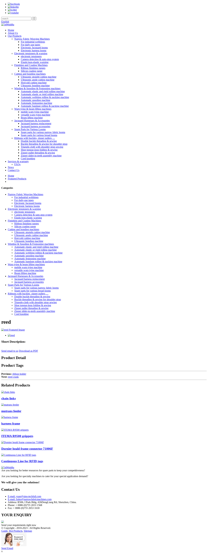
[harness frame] (9, 417)
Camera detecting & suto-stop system (40, 59)
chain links (8, 398)
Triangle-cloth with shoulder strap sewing (42, 146)
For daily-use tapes (30, 44)
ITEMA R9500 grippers (17, 436)
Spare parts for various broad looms (39, 135)
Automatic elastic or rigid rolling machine (42, 94)
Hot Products (15, 531)
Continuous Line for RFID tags (22, 461)
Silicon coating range (31, 71)
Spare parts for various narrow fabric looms (43, 132)
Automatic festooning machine (36, 103)
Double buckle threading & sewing (39, 141)
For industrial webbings (33, 41)
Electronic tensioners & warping (30, 53)
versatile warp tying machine (35, 114)
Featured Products (17, 178)
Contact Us (13, 170)
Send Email (7, 548)
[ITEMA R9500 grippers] (15, 429)
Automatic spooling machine (35, 100)
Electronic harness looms (33, 50)
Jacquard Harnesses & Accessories (32, 120)
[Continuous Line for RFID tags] (18, 455)
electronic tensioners (31, 56)
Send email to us (9, 350)
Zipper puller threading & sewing (38, 152)
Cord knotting (28, 158)
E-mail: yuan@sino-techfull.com (24, 496)
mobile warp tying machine (35, 111)
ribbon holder (19, 374)
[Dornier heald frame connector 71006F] (22, 442)
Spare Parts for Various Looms (30, 129)
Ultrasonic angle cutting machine (37, 79)
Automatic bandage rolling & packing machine (45, 106)
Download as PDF (28, 350)
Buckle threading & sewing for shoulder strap (44, 144)
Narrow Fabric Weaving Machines (32, 38)
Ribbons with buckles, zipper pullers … (34, 138)
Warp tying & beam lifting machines (32, 109)
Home (11, 30)
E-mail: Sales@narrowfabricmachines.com (30, 499)
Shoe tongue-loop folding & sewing (39, 149)
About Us (13, 33)
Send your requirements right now (18, 525)
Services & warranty (18, 161)
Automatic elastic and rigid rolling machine (43, 91)
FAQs (17, 164)
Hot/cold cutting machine (34, 82)
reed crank (13, 376)
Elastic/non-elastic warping (34, 62)
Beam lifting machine (32, 117)
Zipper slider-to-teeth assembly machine (41, 155)
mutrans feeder (11, 411)
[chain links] (8, 392)
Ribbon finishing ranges (33, 68)
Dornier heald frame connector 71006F (27, 448)
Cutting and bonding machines (30, 73)
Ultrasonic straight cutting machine (38, 76)
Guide (4, 531)
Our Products (14, 36)
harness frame (10, 423)
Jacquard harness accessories (35, 126)
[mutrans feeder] (10, 404)
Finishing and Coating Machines (31, 65)
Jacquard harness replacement (36, 123)
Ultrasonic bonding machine (35, 85)
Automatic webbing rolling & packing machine (45, 97)
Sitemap (28, 531)
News (11, 167)
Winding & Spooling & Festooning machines (37, 88)
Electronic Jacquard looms (34, 47)
